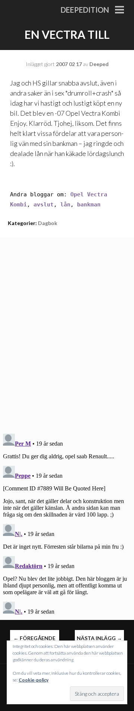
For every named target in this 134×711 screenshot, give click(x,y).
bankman (88, 204)
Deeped (99, 64)
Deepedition (85, 9)
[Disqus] (67, 330)
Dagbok (47, 223)
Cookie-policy (33, 680)
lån (65, 204)
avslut (44, 204)
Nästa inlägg (99, 638)
